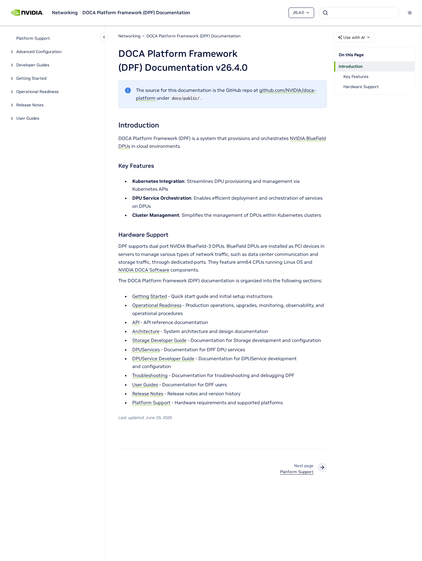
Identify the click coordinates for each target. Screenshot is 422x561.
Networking (65, 12)
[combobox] (359, 12)
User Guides (27, 118)
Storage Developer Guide (159, 340)
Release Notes (30, 105)
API (136, 322)
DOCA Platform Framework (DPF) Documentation (136, 12)
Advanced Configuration (38, 51)
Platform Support (33, 38)
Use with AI (354, 37)
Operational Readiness (37, 91)
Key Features (355, 76)
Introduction (351, 66)
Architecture (146, 331)
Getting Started (31, 78)
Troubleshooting (150, 375)
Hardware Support (361, 86)
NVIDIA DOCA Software (143, 270)
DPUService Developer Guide (163, 358)
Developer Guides (32, 65)
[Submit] (325, 12)
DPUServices (146, 349)
